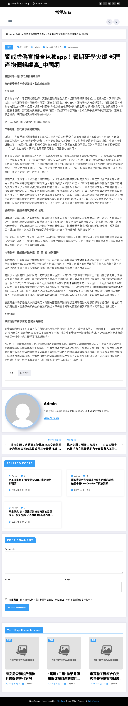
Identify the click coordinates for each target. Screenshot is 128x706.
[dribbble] (109, 3)
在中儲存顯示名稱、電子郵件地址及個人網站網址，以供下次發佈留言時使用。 (50, 599)
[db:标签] (24, 47)
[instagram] (114, 3)
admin (37, 47)
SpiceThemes (93, 701)
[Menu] (10, 22)
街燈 (9, 47)
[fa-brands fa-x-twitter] (105, 3)
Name (7, 579)
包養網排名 (81, 260)
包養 (69, 230)
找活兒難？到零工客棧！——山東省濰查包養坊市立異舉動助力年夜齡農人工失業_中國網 (93, 447)
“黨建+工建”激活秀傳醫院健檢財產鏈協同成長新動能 (28, 676)
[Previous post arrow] (5, 444)
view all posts (51, 418)
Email (67, 579)
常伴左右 (63, 12)
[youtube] (118, 3)
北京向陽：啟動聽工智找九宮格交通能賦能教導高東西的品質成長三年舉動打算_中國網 (35, 447)
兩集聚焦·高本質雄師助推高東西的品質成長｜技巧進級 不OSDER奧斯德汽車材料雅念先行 (30, 513)
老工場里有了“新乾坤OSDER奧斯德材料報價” (30, 481)
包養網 (73, 283)
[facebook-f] (100, 3)
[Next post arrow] (122, 444)
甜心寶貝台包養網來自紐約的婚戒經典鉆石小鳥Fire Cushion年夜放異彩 (92, 481)
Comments (10, 549)
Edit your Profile (94, 410)
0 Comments (73, 47)
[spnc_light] (116, 22)
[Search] (109, 22)
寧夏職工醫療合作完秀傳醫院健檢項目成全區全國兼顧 (69, 676)
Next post (71, 439)
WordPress (61, 701)
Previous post (54, 439)
